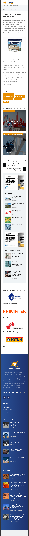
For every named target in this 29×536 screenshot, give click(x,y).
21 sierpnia (14, 229)
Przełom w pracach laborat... (17, 225)
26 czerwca (14, 259)
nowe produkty (8, 99)
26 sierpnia (14, 207)
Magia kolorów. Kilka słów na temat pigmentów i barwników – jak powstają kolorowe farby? (18, 484)
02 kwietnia (12, 444)
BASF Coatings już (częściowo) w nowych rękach (18, 433)
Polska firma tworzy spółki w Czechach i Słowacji (18, 449)
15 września (16, 478)
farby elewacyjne (8, 96)
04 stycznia (16, 500)
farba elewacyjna (9, 94)
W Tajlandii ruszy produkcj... (17, 196)
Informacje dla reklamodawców (11, 412)
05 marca (12, 453)
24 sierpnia (14, 222)
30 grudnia (12, 428)
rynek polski (18, 99)
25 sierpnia (14, 214)
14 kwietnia (14, 278)
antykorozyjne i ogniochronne (13, 134)
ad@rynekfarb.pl (7, 407)
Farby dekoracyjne (14, 5)
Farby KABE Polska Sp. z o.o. (12, 332)
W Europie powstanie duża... (18, 204)
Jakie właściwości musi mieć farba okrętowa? (17, 441)
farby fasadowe (19, 96)
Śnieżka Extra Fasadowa (9, 58)
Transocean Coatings (10, 303)
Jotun (5, 346)
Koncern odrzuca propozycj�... (16, 211)
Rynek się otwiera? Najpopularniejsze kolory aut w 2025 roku (18, 424)
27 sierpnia (14, 200)
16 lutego (15, 489)
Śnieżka (6, 101)
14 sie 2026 (8, 128)
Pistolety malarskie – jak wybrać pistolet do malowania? (18, 255)
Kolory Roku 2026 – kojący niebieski (17, 458)
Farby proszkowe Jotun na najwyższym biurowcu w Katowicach (17, 506)
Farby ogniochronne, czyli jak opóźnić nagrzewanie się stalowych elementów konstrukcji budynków (18, 517)
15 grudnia (15, 521)
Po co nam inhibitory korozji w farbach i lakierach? (17, 474)
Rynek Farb (5, 5)
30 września (13, 461)
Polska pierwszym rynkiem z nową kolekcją (12, 123)
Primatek (6, 317)
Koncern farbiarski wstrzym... (17, 218)
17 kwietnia (14, 269)
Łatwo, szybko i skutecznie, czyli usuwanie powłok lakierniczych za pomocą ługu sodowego (18, 496)
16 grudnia (19, 510)
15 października (13, 436)
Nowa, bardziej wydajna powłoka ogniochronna (14, 149)
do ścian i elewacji (7, 7)
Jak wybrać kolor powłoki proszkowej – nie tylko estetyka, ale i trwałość (18, 273)
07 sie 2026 (8, 152)
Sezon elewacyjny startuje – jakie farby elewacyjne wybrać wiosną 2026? (17, 264)
